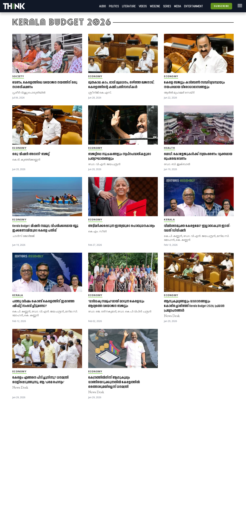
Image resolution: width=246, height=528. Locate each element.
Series (167, 6)
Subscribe (221, 6)
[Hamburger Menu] (239, 5)
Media (177, 6)
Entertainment (193, 6)
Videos (143, 6)
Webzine (155, 6)
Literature (129, 6)
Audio (102, 6)
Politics (114, 6)
